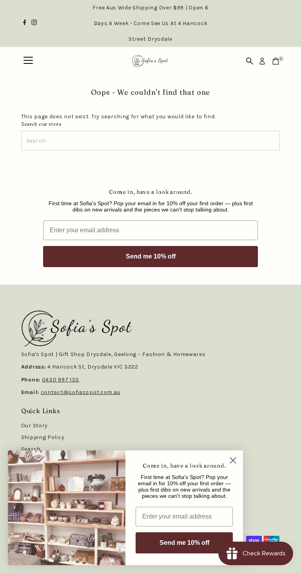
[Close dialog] (233, 460)
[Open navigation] (28, 61)
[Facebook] (24, 23)
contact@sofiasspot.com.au (81, 392)
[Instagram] (34, 23)
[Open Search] (249, 61)
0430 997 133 (60, 379)
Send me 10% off (151, 256)
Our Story (34, 425)
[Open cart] (276, 61)
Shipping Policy (43, 437)
